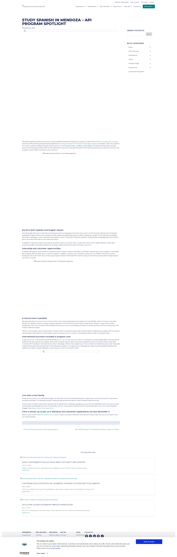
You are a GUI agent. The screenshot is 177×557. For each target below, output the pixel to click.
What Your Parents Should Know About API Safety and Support (53, 462)
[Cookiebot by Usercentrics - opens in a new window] (24, 553)
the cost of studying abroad (68, 340)
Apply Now (148, 6)
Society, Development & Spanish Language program (78, 143)
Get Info (144, 2)
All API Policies (80, 535)
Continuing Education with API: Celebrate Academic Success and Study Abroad (61, 483)
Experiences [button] (80, 6)
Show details (41, 553)
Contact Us (137, 6)
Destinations (92, 6)
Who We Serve (105, 6)
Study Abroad (26, 535)
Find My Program (122, 2)
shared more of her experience (42, 408)
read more (26, 470)
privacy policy (55, 548)
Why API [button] (127, 6)
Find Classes (134, 2)
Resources (117, 6)
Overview (38, 535)
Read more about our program (48, 415)
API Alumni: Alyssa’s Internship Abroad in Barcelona (47, 505)
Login (151, 2)
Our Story (63, 535)
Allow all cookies (149, 541)
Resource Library (54, 535)
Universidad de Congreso (109, 141)
